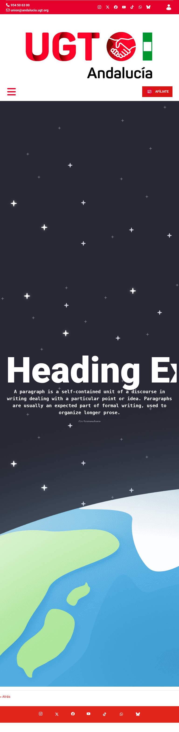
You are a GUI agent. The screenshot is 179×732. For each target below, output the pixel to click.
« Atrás (5, 696)
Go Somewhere (89, 421)
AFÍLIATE (162, 92)
